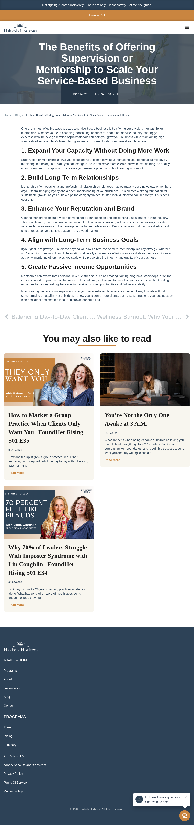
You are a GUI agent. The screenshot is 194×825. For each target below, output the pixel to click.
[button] (187, 27)
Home (8, 115)
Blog (18, 115)
